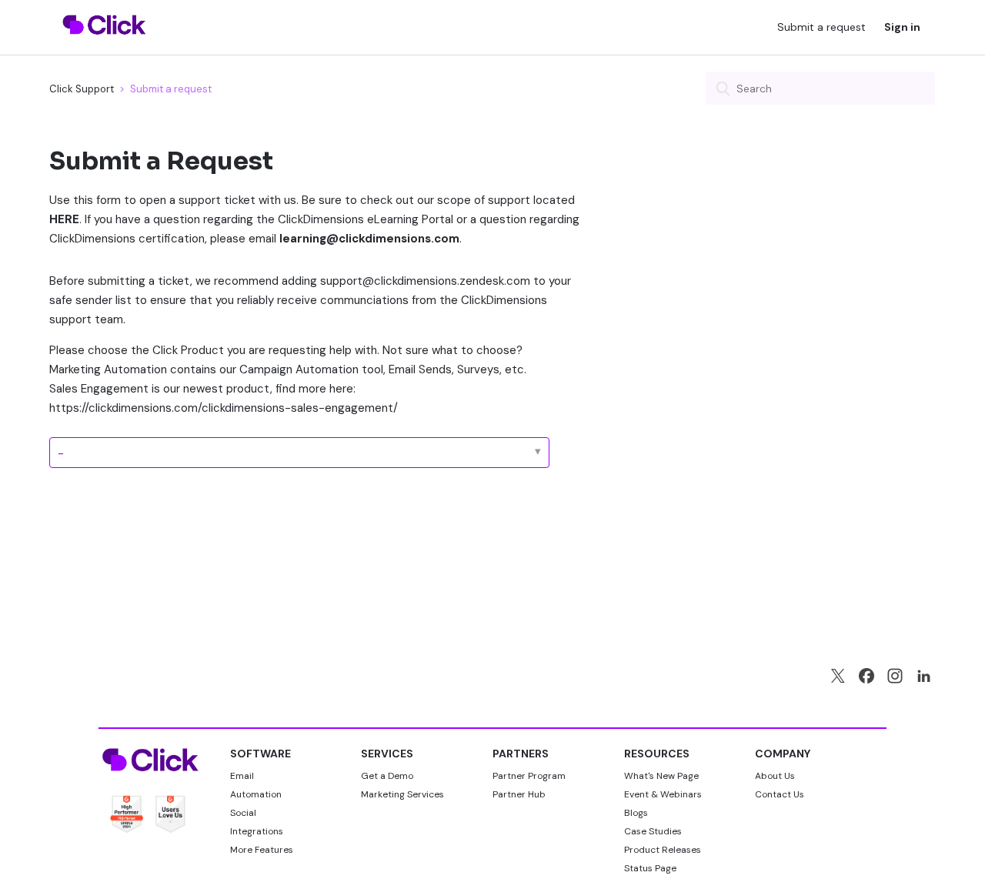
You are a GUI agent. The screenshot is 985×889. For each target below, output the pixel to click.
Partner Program (529, 776)
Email (242, 776)
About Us (775, 776)
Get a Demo (387, 776)
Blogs (636, 813)
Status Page (650, 868)
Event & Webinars (663, 794)
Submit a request (821, 27)
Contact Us (779, 794)
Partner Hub (519, 794)
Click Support (81, 88)
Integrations (256, 831)
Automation (256, 794)
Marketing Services (402, 794)
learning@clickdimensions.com (369, 238)
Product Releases (662, 850)
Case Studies (653, 831)
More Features (261, 850)
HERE (64, 219)
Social (243, 813)
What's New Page (661, 776)
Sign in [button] (902, 27)
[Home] (104, 44)
